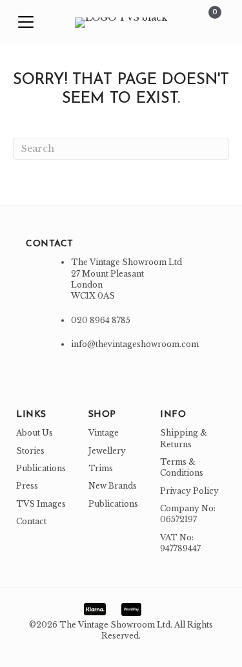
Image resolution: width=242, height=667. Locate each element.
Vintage (103, 433)
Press (27, 486)
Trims (100, 468)
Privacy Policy (189, 491)
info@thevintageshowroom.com (135, 344)
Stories (30, 451)
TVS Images (41, 504)
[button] (26, 22)
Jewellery (107, 451)
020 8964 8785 (100, 320)
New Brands (112, 486)
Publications (41, 468)
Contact (31, 521)
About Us (34, 433)
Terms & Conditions (181, 467)
